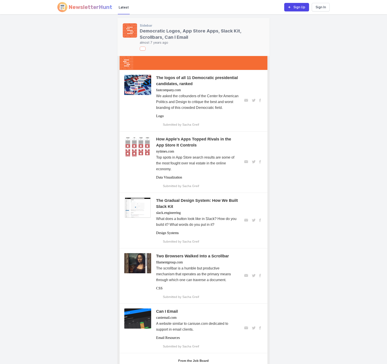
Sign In (321, 7)
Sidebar (146, 25)
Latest (124, 7)
